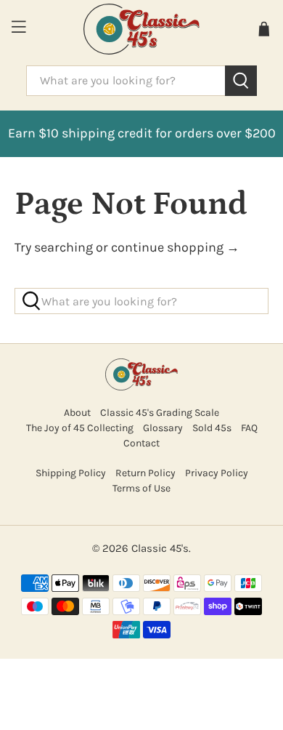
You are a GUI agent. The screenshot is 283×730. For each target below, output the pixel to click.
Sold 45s (211, 428)
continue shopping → (175, 247)
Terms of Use (141, 488)
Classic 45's (160, 548)
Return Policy (145, 473)
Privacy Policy (216, 473)
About (77, 412)
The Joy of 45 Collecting (80, 428)
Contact (141, 443)
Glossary (163, 428)
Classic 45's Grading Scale (159, 412)
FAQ (249, 428)
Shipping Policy (71, 473)
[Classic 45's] (142, 29)
